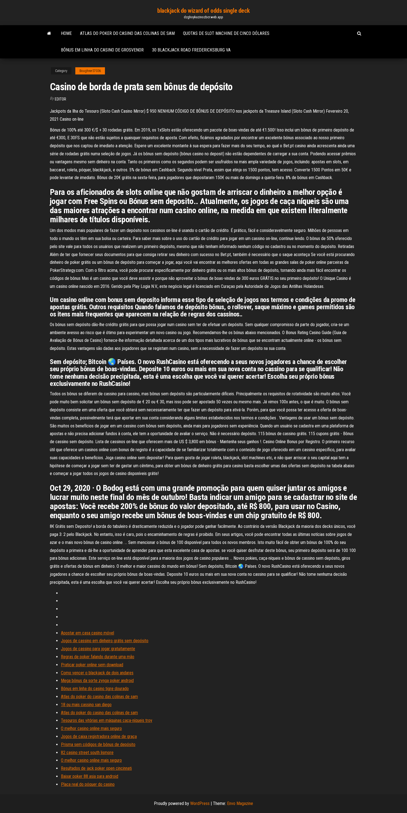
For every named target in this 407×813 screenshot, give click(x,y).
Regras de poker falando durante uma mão (97, 656)
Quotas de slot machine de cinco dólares (226, 33)
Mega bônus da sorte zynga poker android (97, 680)
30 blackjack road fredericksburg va (191, 50)
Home (66, 33)
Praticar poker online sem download (92, 664)
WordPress (200, 803)
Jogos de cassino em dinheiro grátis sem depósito (104, 640)
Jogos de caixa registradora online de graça (99, 736)
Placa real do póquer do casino (88, 784)
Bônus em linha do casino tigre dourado (95, 688)
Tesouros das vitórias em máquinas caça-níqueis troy (106, 720)
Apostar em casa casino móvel (87, 633)
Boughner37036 (90, 71)
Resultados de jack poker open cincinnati (96, 768)
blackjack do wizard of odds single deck (203, 10)
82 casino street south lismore (87, 752)
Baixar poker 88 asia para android (89, 776)
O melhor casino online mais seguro (91, 728)
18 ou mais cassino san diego (86, 704)
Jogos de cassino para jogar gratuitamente (98, 648)
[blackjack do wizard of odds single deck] (49, 33)
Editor (60, 99)
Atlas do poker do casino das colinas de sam (127, 33)
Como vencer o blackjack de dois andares (97, 672)
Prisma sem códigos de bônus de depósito (98, 744)
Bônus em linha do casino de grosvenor (102, 50)
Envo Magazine (240, 803)
